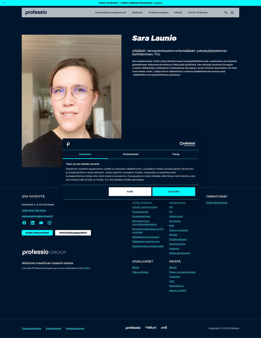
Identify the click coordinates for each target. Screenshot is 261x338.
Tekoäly (173, 234)
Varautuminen (177, 244)
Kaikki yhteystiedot (37, 232)
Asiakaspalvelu (177, 202)
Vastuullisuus (176, 285)
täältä (86, 268)
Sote (171, 225)
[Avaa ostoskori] (232, 12)
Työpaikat (174, 276)
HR (171, 207)
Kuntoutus (175, 221)
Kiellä (130, 191)
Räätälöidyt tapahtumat (146, 241)
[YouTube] (41, 222)
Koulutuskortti (140, 211)
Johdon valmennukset (144, 207)
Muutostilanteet (141, 216)
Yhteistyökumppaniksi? (73, 232)
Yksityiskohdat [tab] (130, 154)
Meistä (178, 12)
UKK (171, 281)
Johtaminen (176, 216)
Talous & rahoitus (178, 230)
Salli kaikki (173, 191)
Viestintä (174, 248)
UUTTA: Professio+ (198, 12)
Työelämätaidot (178, 239)
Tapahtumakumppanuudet (147, 246)
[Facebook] (24, 222)
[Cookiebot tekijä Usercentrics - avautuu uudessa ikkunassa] (182, 144)
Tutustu (157, 3)
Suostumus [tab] (85, 154)
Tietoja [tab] (175, 154)
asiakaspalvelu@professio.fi (37, 216)
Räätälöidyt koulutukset (145, 237)
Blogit (135, 267)
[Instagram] (49, 222)
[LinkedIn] (32, 222)
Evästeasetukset (75, 328)
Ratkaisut (137, 12)
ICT (171, 211)
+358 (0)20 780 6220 (34, 210)
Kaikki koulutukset (179, 253)
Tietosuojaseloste (31, 328)
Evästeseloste (53, 328)
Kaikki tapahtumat (216, 202)
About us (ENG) (177, 290)
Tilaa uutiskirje (140, 272)
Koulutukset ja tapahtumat (110, 12)
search (226, 12)
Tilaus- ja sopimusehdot (182, 272)
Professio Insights (158, 12)
